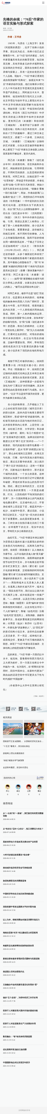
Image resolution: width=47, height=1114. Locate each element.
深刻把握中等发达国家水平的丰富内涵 (19, 907)
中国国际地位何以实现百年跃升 (16, 1062)
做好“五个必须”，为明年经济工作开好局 (20, 998)
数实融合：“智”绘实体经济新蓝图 (17, 1037)
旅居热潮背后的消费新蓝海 (14, 881)
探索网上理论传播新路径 (13, 753)
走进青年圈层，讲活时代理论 (15, 767)
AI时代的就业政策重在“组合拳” (16, 855)
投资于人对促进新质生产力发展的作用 (19, 1024)
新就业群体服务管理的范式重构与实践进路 (21, 959)
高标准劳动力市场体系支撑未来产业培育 (20, 842)
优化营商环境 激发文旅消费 (15, 1049)
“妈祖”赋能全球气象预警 (13, 760)
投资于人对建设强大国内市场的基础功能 (20, 1011)
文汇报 (9, 28)
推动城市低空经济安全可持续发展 (17, 868)
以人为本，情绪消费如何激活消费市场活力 (21, 920)
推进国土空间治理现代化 (13, 972)
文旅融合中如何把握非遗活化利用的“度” (20, 985)
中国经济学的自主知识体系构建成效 (18, 894)
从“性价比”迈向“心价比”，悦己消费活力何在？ (23, 829)
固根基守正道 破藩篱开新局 (15, 741)
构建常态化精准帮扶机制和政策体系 (18, 946)
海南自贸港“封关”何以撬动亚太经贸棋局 (20, 933)
